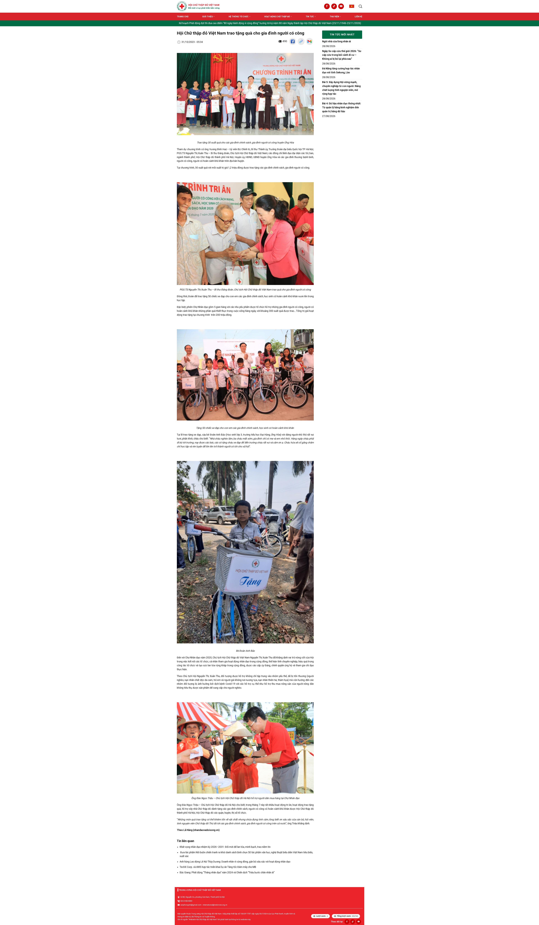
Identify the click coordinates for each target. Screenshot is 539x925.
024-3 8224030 (186, 901)
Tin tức (310, 16)
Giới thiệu (207, 16)
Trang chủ (183, 16)
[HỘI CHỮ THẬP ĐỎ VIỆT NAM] (198, 6)
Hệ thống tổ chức (238, 16)
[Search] (360, 6)
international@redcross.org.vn (215, 905)
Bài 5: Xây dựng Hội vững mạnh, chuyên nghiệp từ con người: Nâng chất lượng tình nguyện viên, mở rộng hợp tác (341, 88)
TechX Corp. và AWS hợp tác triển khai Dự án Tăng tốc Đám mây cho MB (218, 867)
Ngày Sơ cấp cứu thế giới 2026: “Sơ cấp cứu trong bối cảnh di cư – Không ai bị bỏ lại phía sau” (341, 55)
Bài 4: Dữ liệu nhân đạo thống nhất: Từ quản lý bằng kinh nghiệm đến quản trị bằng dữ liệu (341, 107)
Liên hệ (358, 16)
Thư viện (334, 16)
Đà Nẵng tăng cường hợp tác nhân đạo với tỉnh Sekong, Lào (341, 70)
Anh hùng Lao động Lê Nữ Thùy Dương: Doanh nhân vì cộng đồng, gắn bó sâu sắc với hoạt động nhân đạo (235, 861)
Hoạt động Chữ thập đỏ (277, 16)
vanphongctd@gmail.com (190, 905)
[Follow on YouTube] (341, 6)
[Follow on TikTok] (334, 6)
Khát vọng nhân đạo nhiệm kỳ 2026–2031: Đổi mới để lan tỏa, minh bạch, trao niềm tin (225, 847)
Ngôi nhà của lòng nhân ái (336, 41)
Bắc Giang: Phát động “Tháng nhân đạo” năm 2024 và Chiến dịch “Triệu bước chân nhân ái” (227, 872)
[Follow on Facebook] (327, 6)
